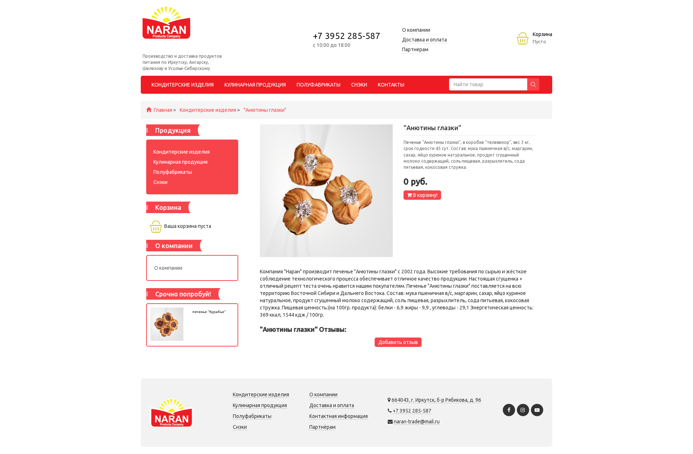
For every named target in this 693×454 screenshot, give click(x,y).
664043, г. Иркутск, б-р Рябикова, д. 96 (436, 400)
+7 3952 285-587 (346, 36)
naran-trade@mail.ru (417, 421)
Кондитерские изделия (208, 110)
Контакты (391, 85)
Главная (163, 110)
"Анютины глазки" (265, 110)
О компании (168, 268)
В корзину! (424, 195)
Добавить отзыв (398, 342)
